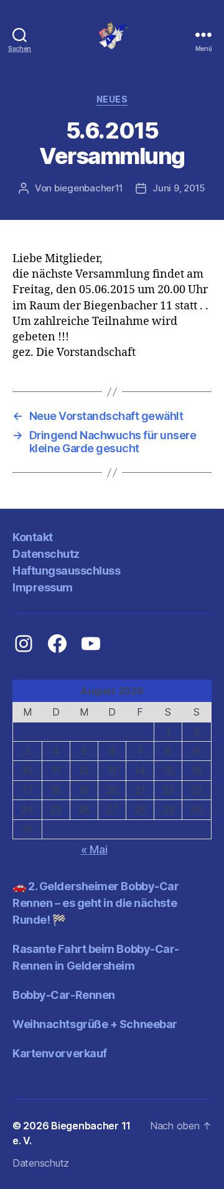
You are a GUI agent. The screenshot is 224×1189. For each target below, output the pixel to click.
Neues (112, 99)
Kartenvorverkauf (59, 1053)
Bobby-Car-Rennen (63, 994)
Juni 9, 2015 (178, 188)
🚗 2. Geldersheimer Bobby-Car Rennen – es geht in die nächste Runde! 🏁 (95, 903)
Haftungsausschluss (66, 570)
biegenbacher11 (88, 188)
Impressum (42, 587)
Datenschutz (46, 553)
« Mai (94, 849)
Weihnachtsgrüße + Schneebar (94, 1024)
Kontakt (32, 537)
